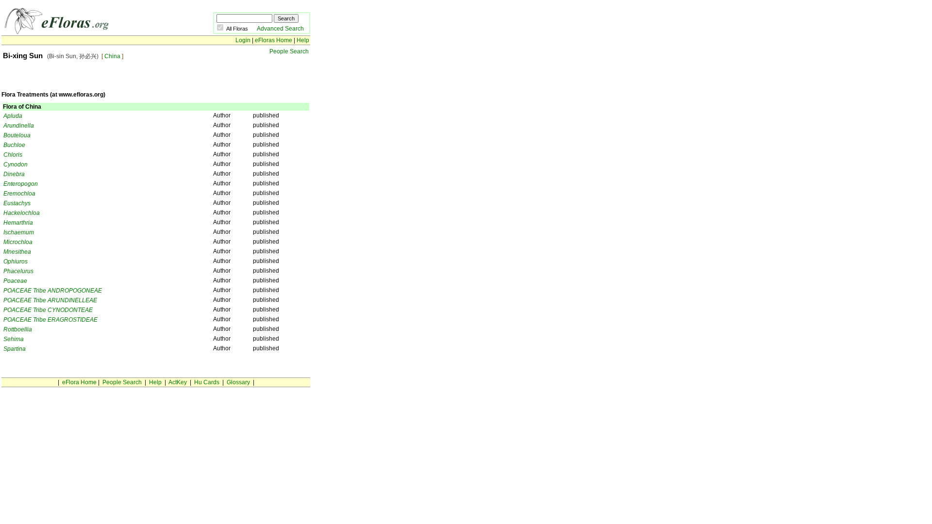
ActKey (177, 382)
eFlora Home (79, 382)
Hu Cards (206, 382)
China (112, 56)
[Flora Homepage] (60, 32)
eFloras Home (273, 40)
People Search (289, 51)
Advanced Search (280, 28)
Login (242, 40)
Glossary (238, 382)
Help (303, 40)
